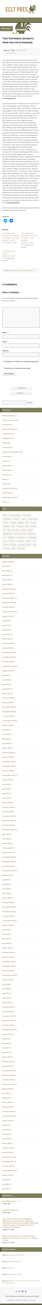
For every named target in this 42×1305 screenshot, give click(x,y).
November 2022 (8, 766)
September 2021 (8, 830)
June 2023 (5, 734)
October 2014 (7, 1166)
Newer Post (21, 388)
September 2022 (8, 775)
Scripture (20, 541)
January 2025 (7, 648)
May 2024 (5, 684)
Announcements (8, 416)
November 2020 (8, 862)
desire (5, 523)
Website (5, 351)
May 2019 (5, 939)
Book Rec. (11, 1268)
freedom (20, 526)
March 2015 (6, 1143)
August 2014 (7, 1175)
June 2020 (5, 884)
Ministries (6, 470)
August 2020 (7, 875)
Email (5, 342)
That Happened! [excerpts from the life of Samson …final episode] (29, 236)
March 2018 (6, 1002)
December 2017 (8, 1016)
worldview (21, 548)
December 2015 (8, 1111)
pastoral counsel (20, 534)
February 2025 (7, 643)
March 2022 (6, 802)
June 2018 (5, 989)
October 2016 (7, 1080)
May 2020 (5, 889)
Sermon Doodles (8, 488)
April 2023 (6, 743)
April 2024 (6, 689)
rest (4, 537)
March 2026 (6, 584)
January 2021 (7, 852)
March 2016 (6, 1102)
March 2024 (6, 693)
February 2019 (7, 952)
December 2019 (8, 907)
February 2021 (7, 848)
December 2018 (8, 961)
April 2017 (6, 1052)
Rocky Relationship (14, 1261)
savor (5, 541)
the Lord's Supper (24, 545)
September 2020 (8, 871)
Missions (5, 475)
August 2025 (7, 616)
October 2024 (7, 662)
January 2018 (7, 1011)
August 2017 (7, 1034)
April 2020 (6, 893)
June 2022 (5, 789)
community (7, 519)
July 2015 (5, 1125)
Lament (5, 461)
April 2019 (6, 943)
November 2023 (8, 712)
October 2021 (7, 825)
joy (4, 530)
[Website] (25, 1291)
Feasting (5, 447)
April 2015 (6, 1139)
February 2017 (7, 1061)
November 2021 (8, 821)
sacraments (21, 537)
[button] (21, 28)
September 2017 (8, 1030)
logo (9, 530)
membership (7, 534)
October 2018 (7, 971)
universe (6, 548)
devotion (13, 523)
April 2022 (6, 798)
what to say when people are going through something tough (20, 1282)
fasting (33, 523)
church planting (14, 515)
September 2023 (8, 721)
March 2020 (6, 898)
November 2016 (8, 1075)
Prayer (4, 484)
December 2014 (8, 1157)
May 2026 (5, 575)
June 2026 (5, 571)
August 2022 (7, 780)
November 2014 (8, 1161)
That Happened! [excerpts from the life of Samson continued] (10, 235)
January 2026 (7, 593)
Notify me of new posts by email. (18, 368)
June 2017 (5, 1043)
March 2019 (6, 948)
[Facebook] (22, 1291)
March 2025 (6, 639)
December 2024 (8, 652)
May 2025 (5, 630)
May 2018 (5, 993)
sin (34, 541)
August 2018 (7, 980)
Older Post (21, 393)
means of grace (26, 530)
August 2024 (7, 671)
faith (27, 523)
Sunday (13, 545)
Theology (6, 493)
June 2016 (5, 1093)
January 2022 (7, 811)
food (13, 526)
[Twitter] (19, 1291)
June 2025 (5, 625)
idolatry (33, 526)
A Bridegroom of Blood (16, 1255)
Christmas (6, 425)
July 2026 (5, 566)
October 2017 (7, 1025)
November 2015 (8, 1116)
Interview (6, 456)
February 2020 (7, 902)
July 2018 (5, 984)
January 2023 (7, 757)
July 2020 (5, 880)
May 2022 (5, 793)
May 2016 (5, 1098)
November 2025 (8, 602)
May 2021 (5, 834)
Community (6, 434)
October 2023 (7, 716)
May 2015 (5, 1134)
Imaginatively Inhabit (26, 270)
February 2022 (7, 807)
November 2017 (8, 1021)
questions (32, 534)
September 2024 (8, 666)
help (27, 526)
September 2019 (8, 921)
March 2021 (6, 843)
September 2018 (8, 975)
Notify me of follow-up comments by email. (22, 361)
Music (4, 479)
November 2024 (8, 657)
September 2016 (8, 1084)
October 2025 (7, 607)
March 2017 (6, 1057)
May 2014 (5, 1189)
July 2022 (5, 784)
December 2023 (8, 707)
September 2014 (8, 1170)
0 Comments (4, 53)
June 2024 (5, 680)
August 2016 (7, 1089)
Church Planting (8, 429)
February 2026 (7, 589)
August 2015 (7, 1120)
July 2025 (5, 621)
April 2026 (6, 580)
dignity (21, 523)
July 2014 (5, 1180)
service (28, 541)
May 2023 (5, 739)
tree (34, 545)
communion (26, 515)
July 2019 (5, 930)
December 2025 (8, 598)
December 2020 (8, 857)
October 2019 (7, 916)
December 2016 (8, 1071)
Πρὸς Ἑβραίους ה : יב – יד (11, 1201)
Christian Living (8, 420)
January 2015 (7, 1152)
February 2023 (7, 753)
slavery (5, 545)
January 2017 (7, 1066)
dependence (33, 519)
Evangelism (15, 270)
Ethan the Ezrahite (15, 1274)
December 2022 (8, 761)
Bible (5, 515)
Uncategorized (8, 497)
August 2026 (7, 562)
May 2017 (5, 1048)
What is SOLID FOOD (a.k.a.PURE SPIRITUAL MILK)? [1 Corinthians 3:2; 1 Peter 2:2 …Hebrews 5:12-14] (20, 1238)
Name (5, 332)
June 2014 (5, 1184)
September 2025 (8, 612)
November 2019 (8, 912)
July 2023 (5, 730)
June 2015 (5, 1130)
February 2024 (7, 698)
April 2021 (6, 839)
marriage (16, 530)
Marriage (5, 466)
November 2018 (8, 966)
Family (4, 443)
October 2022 (7, 771)
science (12, 541)
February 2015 (7, 1148)
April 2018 (6, 998)
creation (16, 519)
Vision (4, 502)
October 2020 (7, 866)
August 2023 (7, 725)
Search (30, 402)
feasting (6, 526)
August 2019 (7, 925)
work (13, 548)
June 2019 (5, 934)
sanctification (31, 537)
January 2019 (7, 957)
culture (23, 519)
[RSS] (16, 1291)
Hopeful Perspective (10, 1210)
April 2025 (6, 634)
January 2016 (7, 1107)
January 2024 (7, 702)
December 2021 (8, 816)
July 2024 (5, 675)
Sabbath (11, 537)
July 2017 (5, 1039)
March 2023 (6, 748)
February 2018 (7, 1007)
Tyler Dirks (22, 50)
